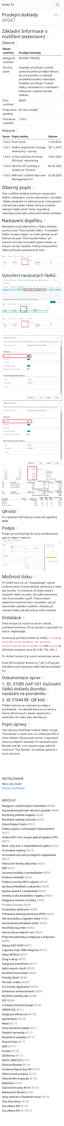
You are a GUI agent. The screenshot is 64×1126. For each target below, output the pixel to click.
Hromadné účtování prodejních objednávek (29, 857)
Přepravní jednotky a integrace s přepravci (28, 939)
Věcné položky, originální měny (25, 918)
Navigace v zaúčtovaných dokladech (28, 806)
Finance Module (16, 1065)
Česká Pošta (13, 1042)
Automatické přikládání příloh (24, 923)
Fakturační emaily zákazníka (23, 863)
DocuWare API (15, 1106)
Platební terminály (17, 1032)
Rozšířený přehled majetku (22, 815)
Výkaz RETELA (14, 954)
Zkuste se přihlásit (13, 788)
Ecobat (10, 1051)
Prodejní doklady (16, 905)
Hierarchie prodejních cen (22, 932)
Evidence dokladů (17, 877)
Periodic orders (15, 982)
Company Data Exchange (21, 1005)
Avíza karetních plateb (20, 1028)
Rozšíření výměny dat (19, 996)
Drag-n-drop (14, 959)
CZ (56, 15)
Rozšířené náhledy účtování (23, 819)
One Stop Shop (15, 1101)
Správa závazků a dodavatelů (24, 891)
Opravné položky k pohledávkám (26, 872)
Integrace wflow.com (19, 1014)
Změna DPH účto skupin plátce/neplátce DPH (30, 839)
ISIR (8, 868)
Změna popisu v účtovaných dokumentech (28, 831)
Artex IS (8, 4)
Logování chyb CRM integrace (24, 950)
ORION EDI (13, 1009)
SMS (9, 1046)
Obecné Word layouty (19, 1078)
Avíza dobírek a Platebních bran (25, 1097)
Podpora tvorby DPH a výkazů (24, 882)
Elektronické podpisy (19, 1074)
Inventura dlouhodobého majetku (27, 895)
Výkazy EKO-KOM (17, 945)
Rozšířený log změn (18, 928)
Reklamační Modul (17, 1092)
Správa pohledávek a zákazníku (25, 886)
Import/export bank (18, 824)
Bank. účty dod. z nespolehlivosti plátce (30, 846)
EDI (8, 1000)
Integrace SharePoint (19, 964)
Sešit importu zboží (18, 968)
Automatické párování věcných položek (30, 810)
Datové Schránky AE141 (20, 1087)
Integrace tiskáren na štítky (23, 900)
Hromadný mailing (17, 850)
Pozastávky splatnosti (19, 909)
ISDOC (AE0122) (16, 1060)
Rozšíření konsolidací (19, 973)
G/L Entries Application (20, 987)
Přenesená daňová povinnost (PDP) (28, 914)
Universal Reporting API (21, 1069)
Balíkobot (12, 1083)
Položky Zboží (14, 977)
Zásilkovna (12, 1055)
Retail (9, 1023)
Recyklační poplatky (18, 1037)
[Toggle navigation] (57, 4)
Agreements (13, 1019)
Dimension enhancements (22, 991)
